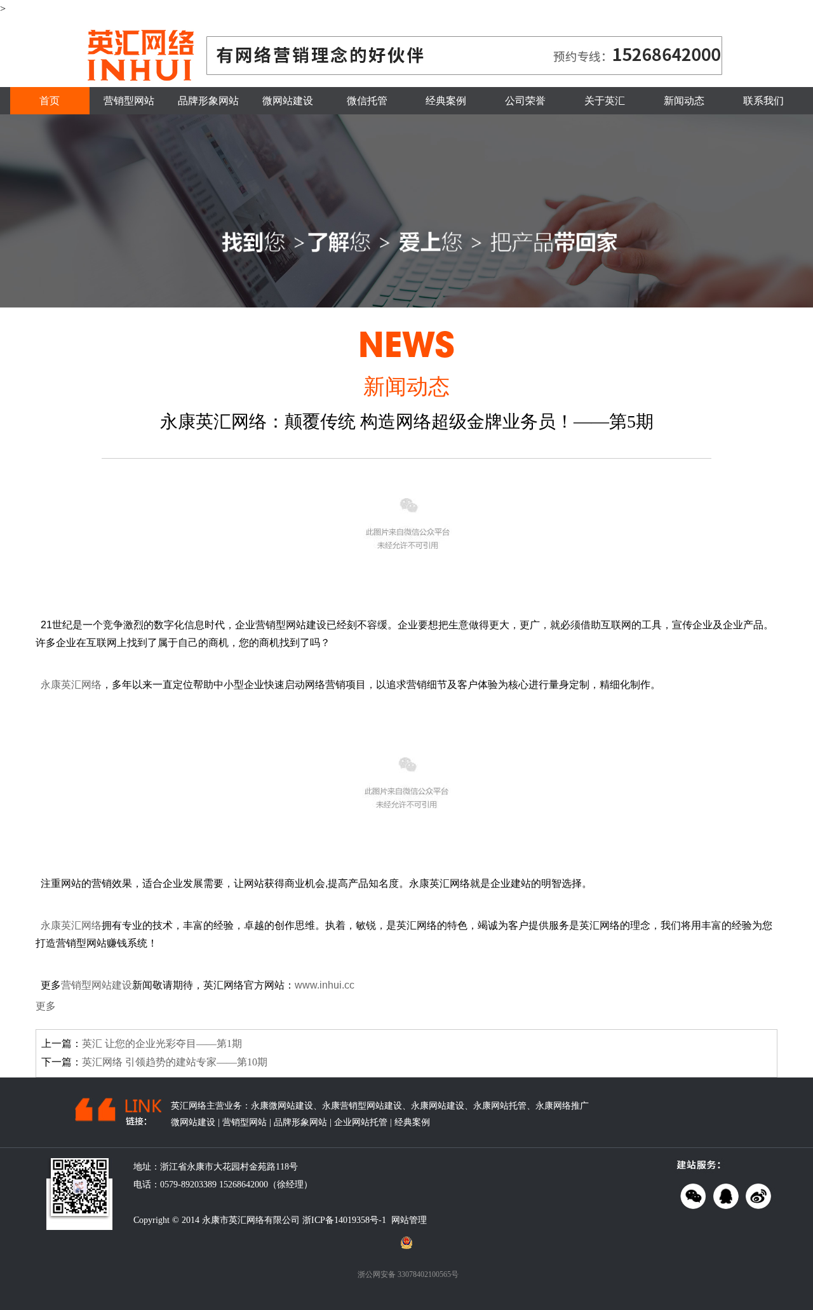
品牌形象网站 (208, 100)
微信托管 (367, 100)
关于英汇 (604, 100)
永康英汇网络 (71, 684)
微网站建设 (287, 100)
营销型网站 (129, 100)
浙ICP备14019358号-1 (344, 1220)
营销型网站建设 (96, 985)
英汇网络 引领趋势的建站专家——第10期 (174, 1062)
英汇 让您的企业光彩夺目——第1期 (162, 1043)
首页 (49, 100)
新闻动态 (684, 100)
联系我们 (763, 100)
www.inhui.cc (324, 985)
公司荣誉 (525, 100)
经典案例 (446, 100)
